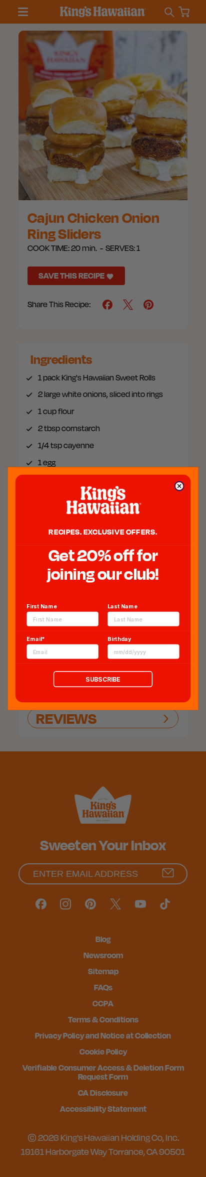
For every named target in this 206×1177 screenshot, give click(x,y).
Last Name (123, 606)
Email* (35, 638)
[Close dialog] (179, 486)
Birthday (119, 638)
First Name (41, 606)
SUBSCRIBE (103, 679)
